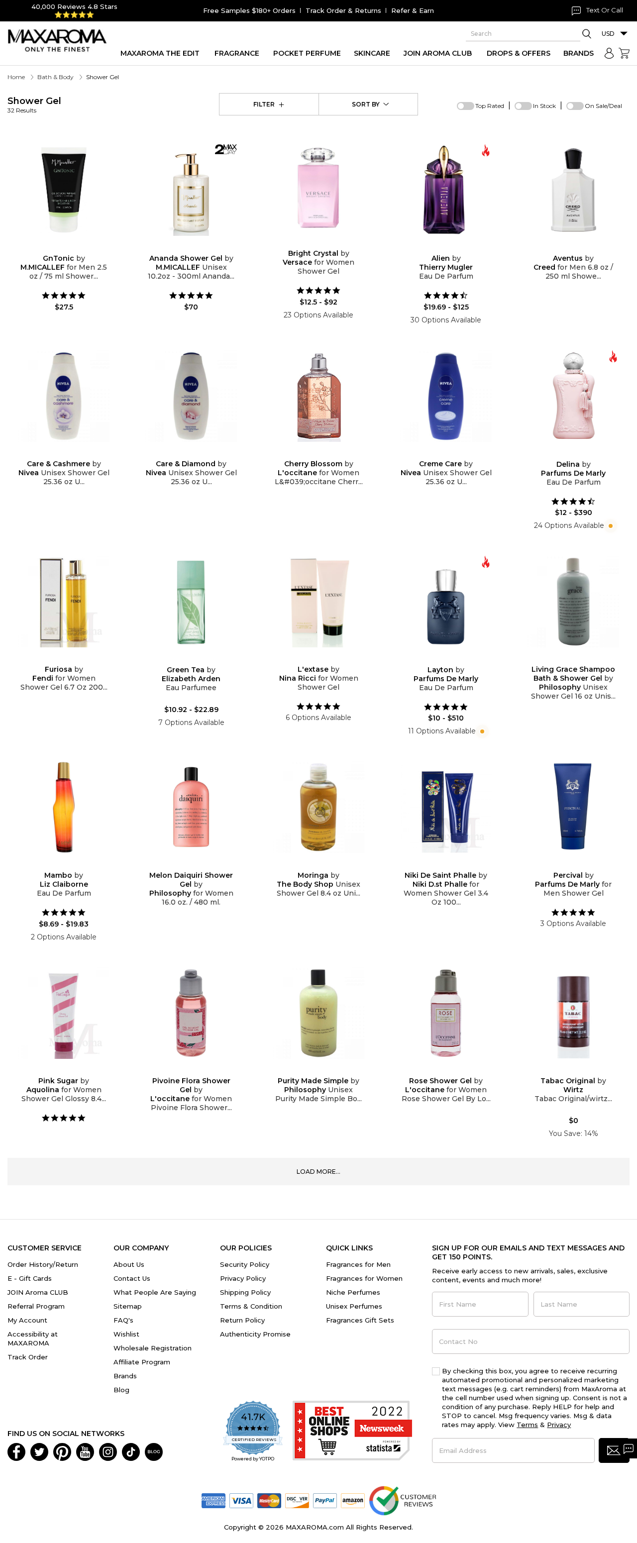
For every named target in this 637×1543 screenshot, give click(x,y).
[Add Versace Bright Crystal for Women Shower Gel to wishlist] (311, 242)
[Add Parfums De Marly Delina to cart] (581, 453)
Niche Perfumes (353, 1292)
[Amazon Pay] (353, 1500)
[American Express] (213, 1500)
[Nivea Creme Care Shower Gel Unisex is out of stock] (454, 453)
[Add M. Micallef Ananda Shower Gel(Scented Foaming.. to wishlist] (183, 247)
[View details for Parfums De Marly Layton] (446, 601)
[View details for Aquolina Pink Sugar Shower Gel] (63, 1013)
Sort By (366, 104)
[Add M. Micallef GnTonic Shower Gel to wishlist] (56, 247)
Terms (527, 1425)
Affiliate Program (141, 1362)
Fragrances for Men (358, 1264)
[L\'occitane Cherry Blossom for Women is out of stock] (326, 453)
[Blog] (154, 1451)
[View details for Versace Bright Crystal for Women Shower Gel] (318, 187)
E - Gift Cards (29, 1278)
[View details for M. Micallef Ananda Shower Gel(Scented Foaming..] (191, 190)
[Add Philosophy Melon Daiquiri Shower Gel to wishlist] (183, 864)
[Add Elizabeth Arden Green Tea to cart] (199, 658)
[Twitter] (39, 1451)
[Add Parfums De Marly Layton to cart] (454, 658)
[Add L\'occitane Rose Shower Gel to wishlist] (438, 1070)
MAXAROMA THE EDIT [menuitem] (160, 53)
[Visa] (241, 1500)
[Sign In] (609, 53)
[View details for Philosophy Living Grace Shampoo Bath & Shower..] (573, 601)
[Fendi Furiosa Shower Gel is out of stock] (72, 658)
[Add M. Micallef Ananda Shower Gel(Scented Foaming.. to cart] (199, 247)
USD (608, 33)
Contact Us (131, 1278)
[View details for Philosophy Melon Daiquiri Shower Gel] (191, 807)
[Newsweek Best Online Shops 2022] (352, 1432)
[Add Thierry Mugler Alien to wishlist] (438, 247)
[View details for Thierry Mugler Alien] (446, 190)
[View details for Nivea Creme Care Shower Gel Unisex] (446, 396)
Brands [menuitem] (578, 53)
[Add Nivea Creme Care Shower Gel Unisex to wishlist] (438, 453)
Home (16, 77)
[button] (614, 1450)
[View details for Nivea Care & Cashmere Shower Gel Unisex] (63, 396)
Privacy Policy (243, 1278)
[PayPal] (325, 1500)
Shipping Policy (245, 1292)
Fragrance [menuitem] (236, 53)
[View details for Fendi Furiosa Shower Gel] (63, 601)
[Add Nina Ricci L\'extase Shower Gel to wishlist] (311, 658)
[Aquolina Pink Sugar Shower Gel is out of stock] (72, 1070)
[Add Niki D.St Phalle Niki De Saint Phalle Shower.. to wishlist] (438, 864)
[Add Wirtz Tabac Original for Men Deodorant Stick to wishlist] (565, 1069)
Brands (125, 1376)
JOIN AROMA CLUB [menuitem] (438, 53)
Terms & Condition (251, 1306)
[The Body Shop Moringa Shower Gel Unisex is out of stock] (326, 864)
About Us (128, 1264)
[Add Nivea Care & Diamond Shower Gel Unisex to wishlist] (183, 453)
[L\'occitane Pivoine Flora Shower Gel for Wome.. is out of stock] (199, 1070)
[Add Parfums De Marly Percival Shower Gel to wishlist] (565, 864)
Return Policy (242, 1320)
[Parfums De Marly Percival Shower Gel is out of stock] (581, 864)
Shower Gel (34, 105)
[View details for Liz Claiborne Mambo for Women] (63, 807)
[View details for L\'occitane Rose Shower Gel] (446, 1013)
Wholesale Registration (152, 1348)
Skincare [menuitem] (372, 53)
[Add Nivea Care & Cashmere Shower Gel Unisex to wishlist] (56, 453)
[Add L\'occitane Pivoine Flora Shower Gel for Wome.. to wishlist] (183, 1070)
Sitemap (127, 1306)
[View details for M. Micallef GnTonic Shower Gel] (63, 190)
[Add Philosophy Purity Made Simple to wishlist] (311, 1070)
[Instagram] (108, 1451)
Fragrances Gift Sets (360, 1320)
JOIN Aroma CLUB (37, 1292)
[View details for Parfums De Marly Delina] (573, 396)
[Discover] (297, 1500)
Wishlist (126, 1334)
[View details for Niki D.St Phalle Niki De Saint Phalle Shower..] (446, 807)
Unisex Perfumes (354, 1306)
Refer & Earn (412, 10)
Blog (121, 1390)
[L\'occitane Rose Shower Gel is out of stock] (454, 1070)
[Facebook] (16, 1451)
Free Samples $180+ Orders (249, 10)
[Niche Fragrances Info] (609, 525)
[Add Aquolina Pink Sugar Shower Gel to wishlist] (56, 1070)
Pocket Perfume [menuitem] (307, 53)
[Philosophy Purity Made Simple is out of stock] (326, 1070)
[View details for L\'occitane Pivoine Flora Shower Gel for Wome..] (191, 1013)
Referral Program (36, 1306)
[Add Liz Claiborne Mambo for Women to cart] (72, 864)
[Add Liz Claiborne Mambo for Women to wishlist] (56, 864)
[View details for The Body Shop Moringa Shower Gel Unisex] (318, 807)
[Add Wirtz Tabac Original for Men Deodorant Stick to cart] (581, 1069)
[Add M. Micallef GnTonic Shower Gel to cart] (72, 247)
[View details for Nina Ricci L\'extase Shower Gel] (318, 601)
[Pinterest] (62, 1451)
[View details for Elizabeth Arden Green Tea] (191, 601)
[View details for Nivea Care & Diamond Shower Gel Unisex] (191, 396)
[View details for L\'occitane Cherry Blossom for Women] (318, 396)
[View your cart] (624, 53)
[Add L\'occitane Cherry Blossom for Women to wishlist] (311, 453)
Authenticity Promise (255, 1334)
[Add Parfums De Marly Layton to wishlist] (438, 658)
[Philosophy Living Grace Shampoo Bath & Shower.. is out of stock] (581, 658)
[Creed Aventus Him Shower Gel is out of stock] (581, 247)
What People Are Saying (154, 1292)
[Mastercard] (269, 1500)
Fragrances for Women (364, 1278)
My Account (27, 1320)
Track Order (27, 1357)
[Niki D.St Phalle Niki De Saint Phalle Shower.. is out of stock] (454, 864)
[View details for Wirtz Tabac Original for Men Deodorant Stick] (573, 1013)
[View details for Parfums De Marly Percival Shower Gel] (573, 807)
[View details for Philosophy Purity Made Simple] (318, 1013)
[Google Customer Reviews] (402, 1500)
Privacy (559, 1425)
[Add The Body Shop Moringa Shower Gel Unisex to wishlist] (311, 864)
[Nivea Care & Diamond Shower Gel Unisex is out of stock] (199, 453)
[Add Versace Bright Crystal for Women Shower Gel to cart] (326, 242)
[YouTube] (85, 1451)
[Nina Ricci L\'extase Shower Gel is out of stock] (326, 658)
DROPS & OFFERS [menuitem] (518, 53)
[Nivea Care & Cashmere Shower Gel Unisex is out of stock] (72, 453)
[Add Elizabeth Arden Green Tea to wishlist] (183, 658)
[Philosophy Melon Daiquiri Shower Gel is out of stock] (199, 864)
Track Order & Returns (343, 10)
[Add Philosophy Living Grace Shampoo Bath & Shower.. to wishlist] (565, 658)
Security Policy (244, 1264)
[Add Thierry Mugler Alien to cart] (454, 247)
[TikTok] (131, 1451)
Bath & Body (55, 77)
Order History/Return (42, 1264)
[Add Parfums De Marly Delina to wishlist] (565, 453)
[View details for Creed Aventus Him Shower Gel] (573, 190)
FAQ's (123, 1320)
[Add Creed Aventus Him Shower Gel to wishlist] (565, 247)
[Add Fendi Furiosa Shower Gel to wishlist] (56, 658)
